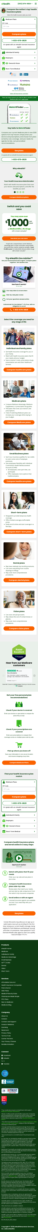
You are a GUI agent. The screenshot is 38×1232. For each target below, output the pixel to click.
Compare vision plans (19, 628)
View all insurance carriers (19, 94)
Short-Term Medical (13, 69)
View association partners (19, 90)
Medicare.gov (13, 1176)
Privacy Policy (7, 1217)
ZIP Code (5, 23)
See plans (19, 150)
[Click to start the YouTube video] (19, 274)
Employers (9, 58)
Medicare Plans (11, 19)
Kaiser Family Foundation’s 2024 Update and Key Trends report (18, 1122)
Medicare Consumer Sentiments (10, 1111)
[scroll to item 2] (17, 192)
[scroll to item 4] (23, 192)
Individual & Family (12, 52)
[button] (13, 74)
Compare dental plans (19, 580)
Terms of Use (31, 1216)
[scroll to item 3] (20, 192)
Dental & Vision (14, 63)
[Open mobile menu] (36, 3)
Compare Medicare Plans (19, 763)
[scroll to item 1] (15, 192)
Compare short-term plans (19, 531)
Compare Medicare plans (19, 197)
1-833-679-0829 (19, 40)
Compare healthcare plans (19, 369)
